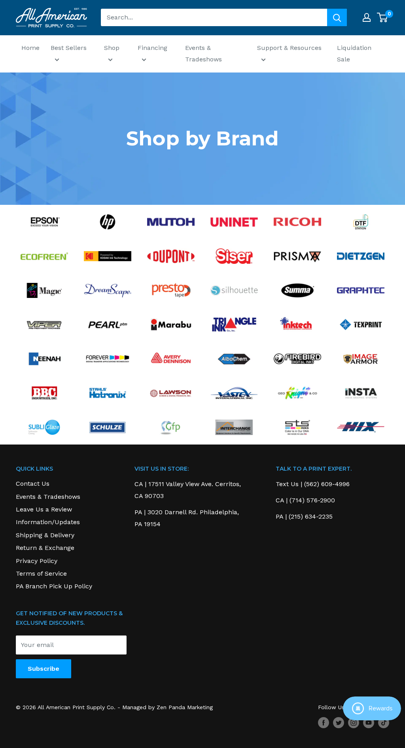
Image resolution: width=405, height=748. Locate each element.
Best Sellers (69, 48)
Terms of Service (41, 573)
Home (30, 48)
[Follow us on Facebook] (323, 723)
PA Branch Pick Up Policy (54, 586)
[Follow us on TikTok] (383, 723)
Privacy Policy (36, 561)
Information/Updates (48, 522)
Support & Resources (289, 48)
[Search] (337, 17)
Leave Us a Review (44, 509)
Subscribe (43, 668)
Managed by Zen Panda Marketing (167, 707)
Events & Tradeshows (203, 53)
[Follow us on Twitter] (338, 723)
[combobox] (214, 17)
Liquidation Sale (354, 53)
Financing (152, 48)
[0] (383, 17)
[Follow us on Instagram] (353, 723)
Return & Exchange (45, 547)
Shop (111, 48)
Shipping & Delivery (45, 535)
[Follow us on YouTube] (368, 723)
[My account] (367, 17)
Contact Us (32, 483)
